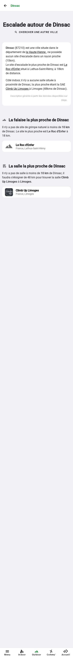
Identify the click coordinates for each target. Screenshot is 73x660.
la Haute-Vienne (36, 52)
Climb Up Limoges (17, 88)
